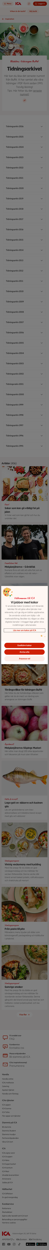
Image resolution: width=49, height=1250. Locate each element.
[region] (24, 625)
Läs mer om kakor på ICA (24, 630)
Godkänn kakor (24, 645)
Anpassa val (24, 658)
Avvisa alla (24, 652)
